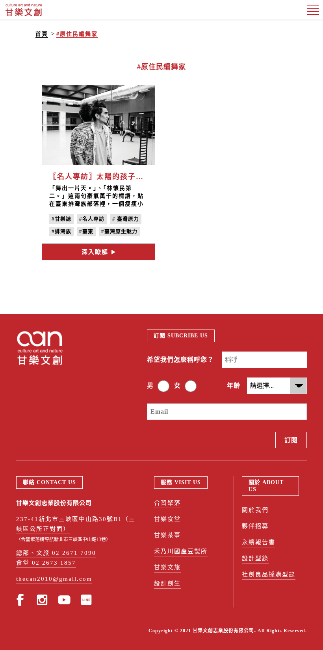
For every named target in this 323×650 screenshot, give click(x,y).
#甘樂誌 (61, 219)
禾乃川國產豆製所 (181, 551)
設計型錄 (255, 558)
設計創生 (167, 583)
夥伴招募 (255, 526)
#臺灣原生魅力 (119, 231)
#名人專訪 (91, 219)
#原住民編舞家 (77, 34)
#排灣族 (61, 231)
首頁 (41, 34)
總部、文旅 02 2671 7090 (56, 553)
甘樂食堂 (167, 519)
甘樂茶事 (167, 535)
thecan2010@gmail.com (54, 579)
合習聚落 (167, 503)
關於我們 (255, 510)
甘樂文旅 (167, 567)
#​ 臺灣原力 (125, 219)
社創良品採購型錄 (268, 574)
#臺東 (86, 231)
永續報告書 (258, 542)
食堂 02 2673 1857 (46, 563)
